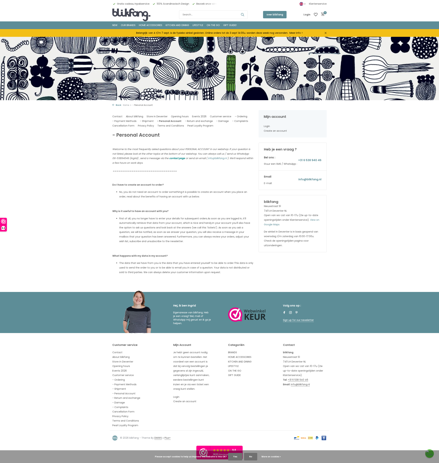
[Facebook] (284, 313)
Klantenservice (318, 3)
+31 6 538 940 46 (309, 160)
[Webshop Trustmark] (247, 314)
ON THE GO (213, 25)
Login (267, 126)
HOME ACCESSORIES (150, 25)
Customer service (220, 116)
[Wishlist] (316, 14)
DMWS (158, 438)
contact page (177, 158)
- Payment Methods (124, 121)
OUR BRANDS (128, 25)
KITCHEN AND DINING (177, 25)
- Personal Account (169, 121)
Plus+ (167, 438)
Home (126, 105)
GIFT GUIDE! (230, 25)
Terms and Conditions (170, 125)
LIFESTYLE (233, 366)
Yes (235, 456)
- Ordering (241, 116)
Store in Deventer (157, 116)
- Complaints (240, 121)
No (250, 456)
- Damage (222, 121)
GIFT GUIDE (234, 375)
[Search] (242, 14)
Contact (117, 116)
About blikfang (134, 116)
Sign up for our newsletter (298, 320)
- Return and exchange (199, 121)
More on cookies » (271, 456)
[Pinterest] (296, 313)
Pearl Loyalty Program (200, 125)
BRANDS (232, 352)
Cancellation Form (123, 125)
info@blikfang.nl (217, 158)
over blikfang (274, 14)
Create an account (275, 131)
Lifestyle (198, 25)
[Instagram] (290, 313)
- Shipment (147, 121)
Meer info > (296, 33)
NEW (114, 25)
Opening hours (180, 116)
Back (118, 105)
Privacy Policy (146, 125)
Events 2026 (199, 116)
